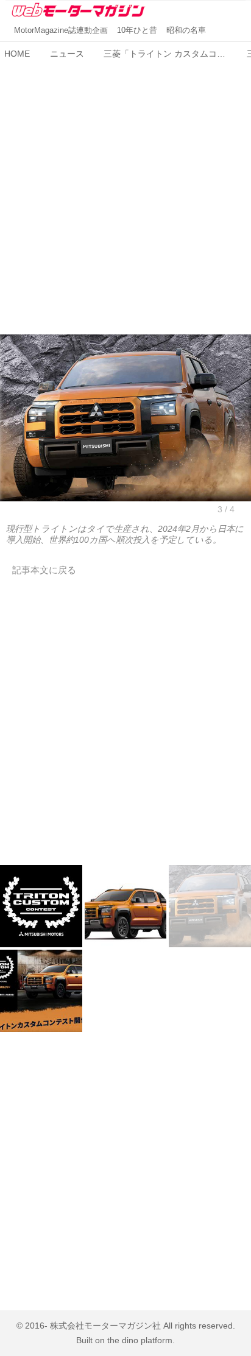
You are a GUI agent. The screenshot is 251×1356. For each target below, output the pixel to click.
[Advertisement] (125, 190)
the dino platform (139, 1340)
